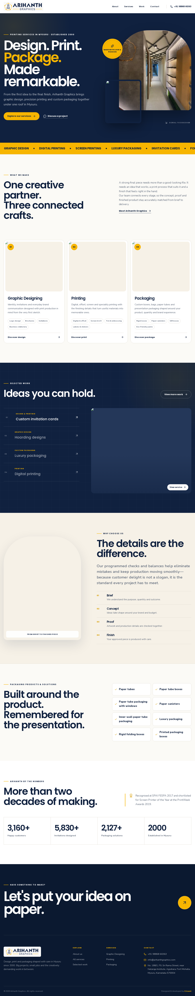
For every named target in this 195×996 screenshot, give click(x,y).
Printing (110, 959)
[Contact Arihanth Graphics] (184, 902)
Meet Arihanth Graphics (133, 210)
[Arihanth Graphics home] (23, 6)
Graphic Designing (115, 953)
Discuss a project (58, 116)
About (115, 6)
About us (77, 953)
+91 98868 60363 (157, 953)
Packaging (111, 964)
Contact (154, 6)
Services (128, 6)
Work (141, 6)
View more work (173, 394)
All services (78, 959)
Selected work (80, 964)
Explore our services (19, 116)
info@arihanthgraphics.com (161, 959)
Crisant (187, 991)
